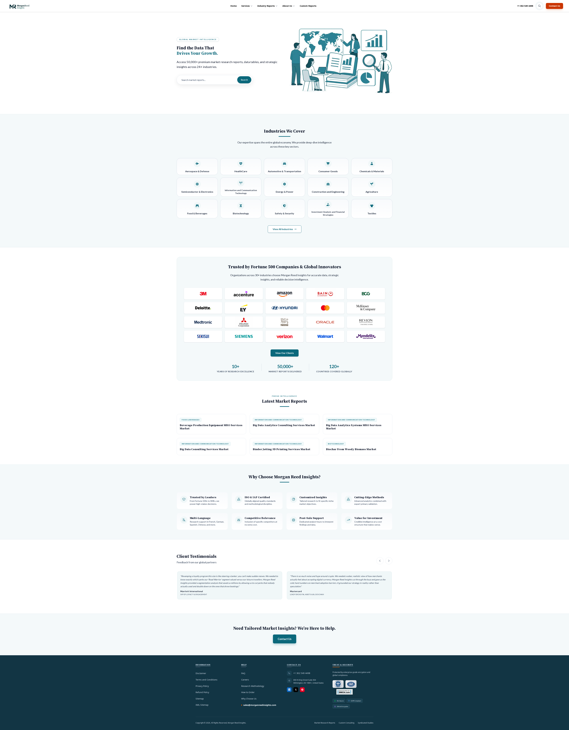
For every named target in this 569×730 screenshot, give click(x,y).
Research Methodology (252, 686)
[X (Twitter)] (295, 689)
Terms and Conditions (206, 679)
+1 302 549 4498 (525, 5)
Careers (245, 679)
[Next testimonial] (388, 560)
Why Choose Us (248, 698)
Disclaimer (201, 673)
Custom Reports (308, 5)
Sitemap (200, 698)
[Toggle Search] (539, 6)
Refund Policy (202, 692)
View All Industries (283, 229)
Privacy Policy (202, 686)
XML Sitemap (202, 704)
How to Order (248, 692)
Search (244, 79)
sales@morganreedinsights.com (259, 705)
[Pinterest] (302, 689)
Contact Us (554, 5)
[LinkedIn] (289, 689)
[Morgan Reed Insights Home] (19, 6)
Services (245, 5)
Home (233, 5)
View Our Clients (284, 353)
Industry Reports (266, 5)
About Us (287, 5)
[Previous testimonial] (379, 560)
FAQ (243, 673)
